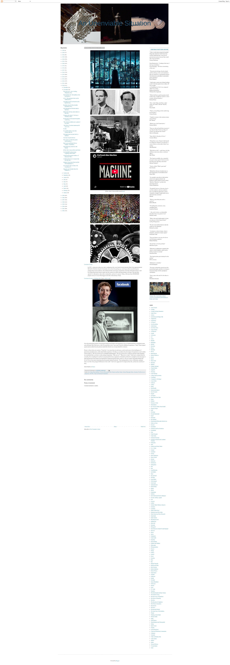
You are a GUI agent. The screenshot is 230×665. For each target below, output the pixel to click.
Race (152, 560)
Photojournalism (154, 547)
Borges (152, 348)
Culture (152, 384)
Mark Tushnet (154, 517)
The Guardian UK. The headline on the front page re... (71, 95)
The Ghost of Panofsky (156, 598)
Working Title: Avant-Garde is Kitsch (157, 296)
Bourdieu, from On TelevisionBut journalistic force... (70, 105)
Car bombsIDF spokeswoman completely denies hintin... (69, 152)
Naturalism (153, 536)
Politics (132, 372)
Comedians (153, 377)
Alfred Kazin (154, 326)
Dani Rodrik (153, 388)
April (65, 186)
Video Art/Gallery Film (156, 636)
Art (88, 372)
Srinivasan (153, 583)
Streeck (152, 585)
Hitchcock (153, 461)
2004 (63, 206)
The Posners (153, 605)
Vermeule (153, 635)
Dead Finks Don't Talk (156, 397)
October (65, 173)
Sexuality (136, 372)
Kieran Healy (154, 486)
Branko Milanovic (155, 355)
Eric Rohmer (153, 419)
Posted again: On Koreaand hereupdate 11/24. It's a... (71, 119)
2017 (63, 70)
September (66, 175)
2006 (63, 202)
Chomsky (153, 371)
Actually (153, 309)
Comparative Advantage (156, 379)
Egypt (152, 415)
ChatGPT (153, 370)
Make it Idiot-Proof (155, 510)
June (65, 181)
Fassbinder (153, 426)
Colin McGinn (154, 373)
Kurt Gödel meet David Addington (158, 495)
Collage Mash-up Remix (94, 372)
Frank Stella (153, 435)
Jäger (152, 473)
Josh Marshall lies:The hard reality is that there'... (71, 109)
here (123, 191)
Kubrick (152, 494)
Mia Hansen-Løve (155, 519)
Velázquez (153, 633)
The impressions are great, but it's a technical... (70, 134)
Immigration (153, 464)
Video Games (154, 638)
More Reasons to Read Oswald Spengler (159, 528)
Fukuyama (153, 442)
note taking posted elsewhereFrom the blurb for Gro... (71, 102)
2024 (63, 54)
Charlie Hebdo (154, 368)
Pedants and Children (155, 543)
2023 (63, 57)
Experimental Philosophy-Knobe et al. (159, 421)
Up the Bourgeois (154, 629)
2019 (63, 65)
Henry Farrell (154, 457)
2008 (63, 197)
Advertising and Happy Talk (157, 316)
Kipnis (152, 488)
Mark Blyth (153, 516)
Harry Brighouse (154, 455)
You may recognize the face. (69, 137)
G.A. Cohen (153, 448)
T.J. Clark (153, 589)
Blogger (117, 660)
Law (152, 499)
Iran (152, 466)
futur (152, 444)
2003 (63, 208)
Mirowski (153, 523)
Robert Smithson (154, 569)
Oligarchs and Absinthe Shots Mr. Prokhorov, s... (70, 169)
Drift (111, 372)
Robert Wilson (154, 570)
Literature (153, 506)
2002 (63, 210)
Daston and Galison (155, 390)
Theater (152, 613)
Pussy (152, 556)
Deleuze (152, 401)
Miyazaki (153, 525)
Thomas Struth (154, 616)
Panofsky (153, 539)
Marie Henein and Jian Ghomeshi (158, 514)
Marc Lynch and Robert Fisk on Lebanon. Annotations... (70, 143)
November (66, 89)
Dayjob (152, 393)
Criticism (102, 372)
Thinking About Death (156, 615)
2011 (63, 83)
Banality (152, 340)
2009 (63, 195)
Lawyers (153, 501)
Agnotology (153, 320)
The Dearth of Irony (155, 594)
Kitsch (152, 490)
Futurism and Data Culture (117, 372)
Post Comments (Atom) (95, 429)
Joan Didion (153, 479)
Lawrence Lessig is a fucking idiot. (92, 278)
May (65, 184)
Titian (152, 618)
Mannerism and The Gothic (157, 512)
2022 (63, 59)
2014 (63, 76)
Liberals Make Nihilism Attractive (158, 505)
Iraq (152, 468)
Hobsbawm (153, 462)
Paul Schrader (154, 541)
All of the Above (154, 327)
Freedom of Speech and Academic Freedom (158, 440)
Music (152, 534)
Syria (152, 587)
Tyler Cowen (153, 625)
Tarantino (153, 591)
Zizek (152, 647)
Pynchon (153, 558)
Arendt (152, 333)
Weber (152, 642)
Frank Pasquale (154, 434)
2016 (63, 72)
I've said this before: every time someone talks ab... (70, 131)
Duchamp (153, 412)
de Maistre (153, 395)
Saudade (153, 574)
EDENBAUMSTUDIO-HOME (159, 49)
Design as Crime (154, 403)
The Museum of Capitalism (157, 602)
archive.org (107, 278)
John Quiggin (154, 481)
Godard (152, 450)
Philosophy (128, 372)
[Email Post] (109, 370)
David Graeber (154, 392)
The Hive (92, 373)
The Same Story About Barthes (157, 611)
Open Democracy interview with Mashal (70, 147)
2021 (63, 61)
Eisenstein (153, 417)
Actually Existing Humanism (157, 311)
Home (115, 426)
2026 (63, 50)
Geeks (93, 366)
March (65, 188)
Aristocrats (153, 335)
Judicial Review (154, 484)
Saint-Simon (153, 572)
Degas (152, 399)
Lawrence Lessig (88, 264)
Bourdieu (153, 349)
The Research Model (155, 609)
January (65, 192)
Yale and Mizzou (154, 644)
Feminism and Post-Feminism (157, 428)
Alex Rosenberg (154, 324)
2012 (63, 81)
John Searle (153, 483)
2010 (63, 85)
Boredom (153, 346)
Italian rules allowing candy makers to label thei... (71, 112)
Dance (152, 386)
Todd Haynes (154, 620)
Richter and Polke (154, 565)
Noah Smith (153, 538)
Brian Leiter (153, 360)
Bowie (152, 351)
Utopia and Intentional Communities (101, 373)
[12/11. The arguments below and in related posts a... (71, 98)
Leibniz (152, 503)
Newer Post (87, 426)
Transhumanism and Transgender (158, 622)
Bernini (152, 344)
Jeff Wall (153, 477)
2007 (63, 199)
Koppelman (153, 492)
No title (64, 128)
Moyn (152, 532)
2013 (63, 78)
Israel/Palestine (154, 470)
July (65, 179)
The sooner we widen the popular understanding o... (70, 140)
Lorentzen (153, 508)
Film (152, 432)
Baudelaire (153, 342)
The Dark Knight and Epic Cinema (158, 592)
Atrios (152, 338)
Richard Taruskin (154, 563)
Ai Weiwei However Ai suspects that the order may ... (71, 159)
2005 (63, 204)
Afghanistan (153, 318)
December (66, 87)
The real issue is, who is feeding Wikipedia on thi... (70, 92)
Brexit (152, 359)
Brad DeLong (154, 353)
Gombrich (153, 451)
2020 (63, 63)
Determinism (106, 372)
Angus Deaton (154, 329)
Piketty (152, 550)
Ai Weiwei (153, 322)
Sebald (152, 578)
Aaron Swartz (154, 307)
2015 (63, 74)
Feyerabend (153, 430)
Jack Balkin (153, 472)
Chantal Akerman (154, 366)
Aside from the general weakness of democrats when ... (71, 156)
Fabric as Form (154, 423)
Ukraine (152, 627)
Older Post (143, 426)
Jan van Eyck (154, 475)
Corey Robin (153, 381)
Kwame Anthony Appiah (156, 497)
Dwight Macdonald (155, 414)
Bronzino (153, 362)
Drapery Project (154, 408)
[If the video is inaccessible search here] (71, 150)
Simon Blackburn (154, 582)
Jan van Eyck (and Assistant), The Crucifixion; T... (70, 166)
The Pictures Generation (156, 603)
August (65, 177)
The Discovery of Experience (157, 596)
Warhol (152, 640)
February (66, 190)
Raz (152, 561)
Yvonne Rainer (154, 646)
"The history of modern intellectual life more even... (71, 126)
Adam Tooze (153, 313)
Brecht (152, 357)
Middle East (153, 521)
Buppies (152, 364)
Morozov (153, 530)
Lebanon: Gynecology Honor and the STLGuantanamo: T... (71, 162)
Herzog (152, 459)
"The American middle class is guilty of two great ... (71, 122)
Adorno (152, 315)
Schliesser (153, 576)
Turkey (152, 624)
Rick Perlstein (154, 567)
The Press (153, 607)
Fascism (152, 425)
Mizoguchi (153, 527)
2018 (63, 68)
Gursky (124, 372)
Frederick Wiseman (155, 437)
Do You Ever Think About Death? (158, 406)
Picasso (152, 549)
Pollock (152, 554)
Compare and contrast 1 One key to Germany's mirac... (70, 115)
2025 (63, 52)
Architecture (153, 331)
